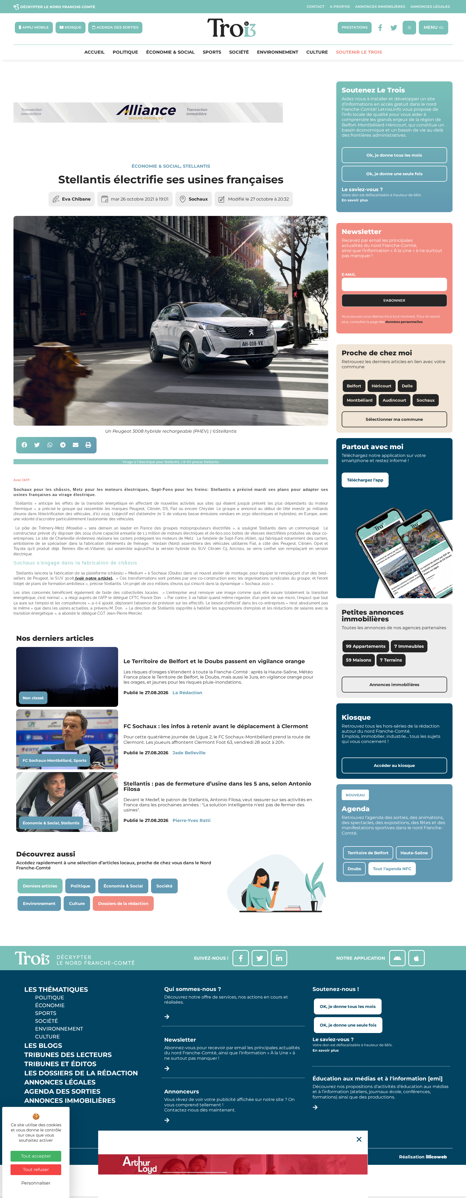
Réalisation (423, 1156)
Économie (50, 1005)
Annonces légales (430, 6)
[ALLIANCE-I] (148, 144)
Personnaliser (35, 1183)
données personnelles (404, 322)
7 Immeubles (409, 646)
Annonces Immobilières (380, 6)
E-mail (348, 274)
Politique (125, 52)
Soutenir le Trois (359, 52)
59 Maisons (358, 660)
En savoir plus (355, 200)
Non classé (33, 698)
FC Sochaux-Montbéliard (47, 760)
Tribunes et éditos (60, 1064)
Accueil (94, 52)
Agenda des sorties (62, 1091)
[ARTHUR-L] (233, 1164)
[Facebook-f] (380, 27)
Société (239, 52)
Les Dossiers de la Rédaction (81, 1073)
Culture (317, 52)
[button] (24, 445)
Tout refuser (36, 1169)
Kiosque (40, 1110)
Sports (212, 52)
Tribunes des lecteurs (68, 1055)
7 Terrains (391, 660)
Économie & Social (170, 52)
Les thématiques (56, 989)
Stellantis (196, 166)
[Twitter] (394, 27)
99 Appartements (366, 646)
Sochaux (198, 199)
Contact (315, 6)
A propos (340, 6)
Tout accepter (36, 1156)
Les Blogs (43, 1045)
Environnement (277, 52)
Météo (36, 1119)
